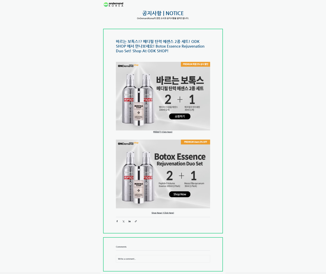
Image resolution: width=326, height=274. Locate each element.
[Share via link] (136, 221)
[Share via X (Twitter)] (123, 221)
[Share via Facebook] (117, 221)
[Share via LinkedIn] (129, 221)
